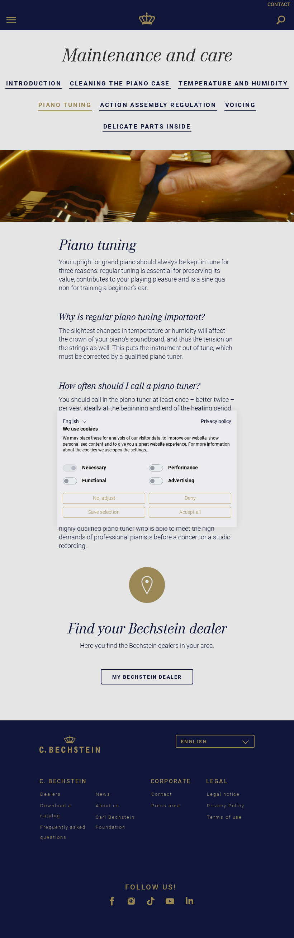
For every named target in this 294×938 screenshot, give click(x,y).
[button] (75, 421)
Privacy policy (216, 421)
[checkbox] (70, 468)
